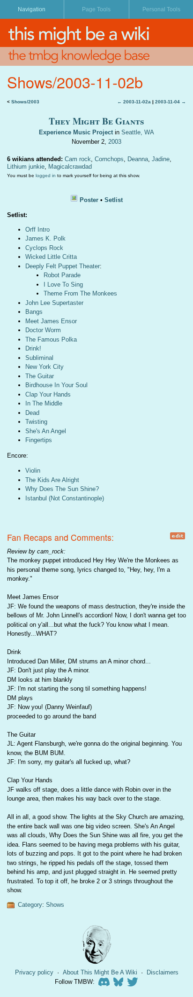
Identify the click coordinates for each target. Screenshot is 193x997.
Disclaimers (162, 972)
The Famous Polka (51, 339)
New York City (44, 366)
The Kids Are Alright (52, 479)
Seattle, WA (137, 132)
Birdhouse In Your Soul (56, 385)
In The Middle (43, 403)
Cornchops (109, 159)
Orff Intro (37, 229)
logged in (46, 175)
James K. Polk (45, 238)
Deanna (137, 159)
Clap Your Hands (48, 394)
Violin (32, 470)
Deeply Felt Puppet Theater (62, 266)
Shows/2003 (25, 101)
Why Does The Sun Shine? (62, 488)
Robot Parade (62, 275)
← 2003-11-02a (134, 101)
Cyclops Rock (44, 247)
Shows (55, 904)
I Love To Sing (63, 284)
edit (177, 535)
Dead (32, 412)
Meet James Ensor (51, 321)
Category (30, 904)
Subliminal (39, 357)
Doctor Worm (43, 330)
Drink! (33, 348)
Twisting (36, 421)
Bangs (34, 311)
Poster (89, 199)
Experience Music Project (76, 132)
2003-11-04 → (170, 101)
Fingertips (38, 440)
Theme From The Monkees (80, 293)
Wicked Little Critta (51, 256)
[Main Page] (96, 33)
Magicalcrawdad (70, 166)
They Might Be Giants (96, 121)
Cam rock (78, 159)
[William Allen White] (96, 944)
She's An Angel (45, 431)
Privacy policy (34, 972)
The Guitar (39, 376)
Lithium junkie (26, 166)
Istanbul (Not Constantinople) (64, 498)
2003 (114, 141)
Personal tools (161, 9)
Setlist (113, 199)
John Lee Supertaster (54, 302)
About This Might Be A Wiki (100, 972)
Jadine (161, 159)
